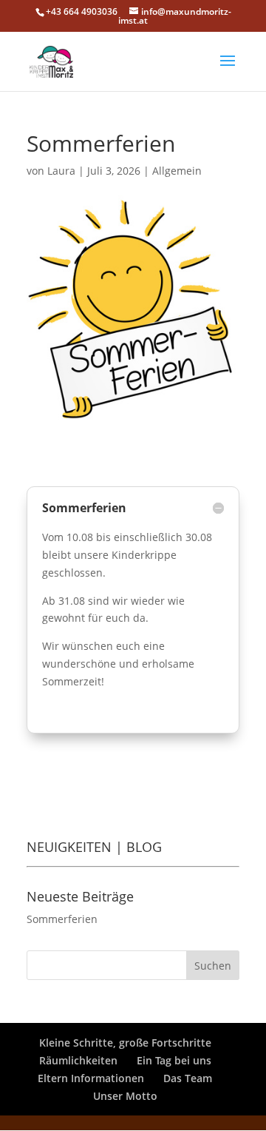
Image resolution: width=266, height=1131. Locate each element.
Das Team (187, 1078)
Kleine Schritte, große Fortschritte (125, 1043)
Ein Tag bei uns (174, 1060)
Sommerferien (62, 919)
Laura (61, 171)
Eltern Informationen (91, 1078)
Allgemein (177, 171)
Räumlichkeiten (78, 1060)
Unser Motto (125, 1096)
